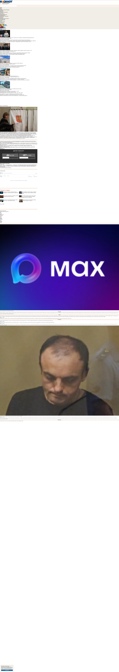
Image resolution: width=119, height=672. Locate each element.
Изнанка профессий (3, 29)
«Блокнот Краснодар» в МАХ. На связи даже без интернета (7, 310)
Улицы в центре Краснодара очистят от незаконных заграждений (25, 320)
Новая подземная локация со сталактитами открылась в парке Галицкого (95, 316)
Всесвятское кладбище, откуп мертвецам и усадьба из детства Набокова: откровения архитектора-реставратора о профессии (18, 40)
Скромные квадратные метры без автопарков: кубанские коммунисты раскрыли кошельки (12, 53)
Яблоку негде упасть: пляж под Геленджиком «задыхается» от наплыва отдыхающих (12, 79)
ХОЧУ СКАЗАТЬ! (2, 23)
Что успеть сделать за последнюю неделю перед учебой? (47, 322)
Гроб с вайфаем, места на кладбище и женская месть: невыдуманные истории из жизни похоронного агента (15, 41)
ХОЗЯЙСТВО (2, 22)
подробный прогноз (2, 211)
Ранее (8, 175)
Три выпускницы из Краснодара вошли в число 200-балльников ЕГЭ (9, 67)
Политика (1, 105)
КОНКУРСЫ (1, 11)
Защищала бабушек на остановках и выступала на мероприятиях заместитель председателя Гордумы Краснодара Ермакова (18, 166)
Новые (1, 175)
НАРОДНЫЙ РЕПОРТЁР (3, 14)
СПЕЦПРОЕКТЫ (2, 20)
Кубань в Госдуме (2, 42)
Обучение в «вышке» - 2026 (4, 55)
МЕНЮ (1, 7)
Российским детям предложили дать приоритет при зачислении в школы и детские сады (61, 318)
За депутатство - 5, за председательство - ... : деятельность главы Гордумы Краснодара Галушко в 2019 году (15, 164)
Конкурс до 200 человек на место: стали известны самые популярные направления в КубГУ (13, 65)
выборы (5, 167)
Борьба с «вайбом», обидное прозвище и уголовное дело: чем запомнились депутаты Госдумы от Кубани (15, 52)
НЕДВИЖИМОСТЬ (2, 15)
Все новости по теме (3, 39)
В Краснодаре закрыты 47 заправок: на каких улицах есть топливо (9, 91)
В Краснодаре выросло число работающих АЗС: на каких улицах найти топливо (11, 92)
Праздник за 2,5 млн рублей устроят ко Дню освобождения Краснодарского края (44, 320)
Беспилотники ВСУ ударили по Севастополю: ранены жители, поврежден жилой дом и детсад (14, 316)
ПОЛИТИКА (1, 17)
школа (7, 167)
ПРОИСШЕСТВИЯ (2, 19)
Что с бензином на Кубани (3, 80)
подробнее (7, 211)
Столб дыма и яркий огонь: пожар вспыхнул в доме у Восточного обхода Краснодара (38, 318)
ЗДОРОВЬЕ (1, 10)
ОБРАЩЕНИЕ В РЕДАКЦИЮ (4, 16)
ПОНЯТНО (7, 670)
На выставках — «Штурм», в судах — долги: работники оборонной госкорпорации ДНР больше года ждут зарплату (14, 318)
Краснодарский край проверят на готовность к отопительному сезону (9, 320)
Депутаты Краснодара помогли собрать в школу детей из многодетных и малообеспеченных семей (74, 316)
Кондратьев (9, 167)
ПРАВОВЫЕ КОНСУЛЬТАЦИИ (4, 18)
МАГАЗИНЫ (4, 28)
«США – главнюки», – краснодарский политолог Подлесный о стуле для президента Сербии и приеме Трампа (15, 165)
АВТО (1, 8)
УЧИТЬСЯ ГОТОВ (4, 25)
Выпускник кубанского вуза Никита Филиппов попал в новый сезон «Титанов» (35, 316)
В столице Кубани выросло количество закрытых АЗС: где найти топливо (53, 316)
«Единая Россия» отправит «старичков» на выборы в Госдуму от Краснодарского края (12, 54)
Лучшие (4, 175)
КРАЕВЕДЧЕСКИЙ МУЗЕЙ (4, 12)
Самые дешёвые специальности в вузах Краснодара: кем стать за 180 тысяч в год (11, 66)
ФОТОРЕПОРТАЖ (2, 21)
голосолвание (2, 167)
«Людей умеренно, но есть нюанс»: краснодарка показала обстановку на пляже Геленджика (13, 78)
